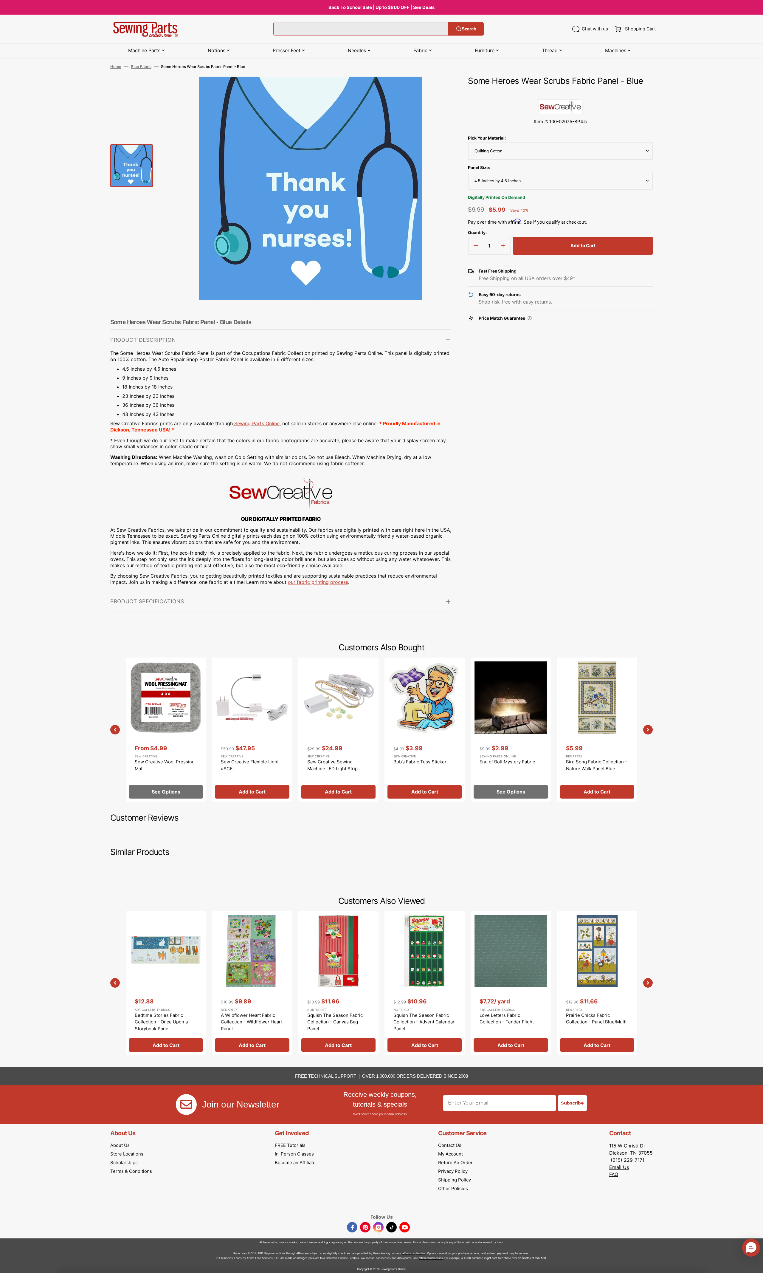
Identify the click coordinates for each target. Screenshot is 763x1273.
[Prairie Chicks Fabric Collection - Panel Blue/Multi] (597, 983)
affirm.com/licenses (431, 1258)
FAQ (613, 1174)
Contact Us (449, 1145)
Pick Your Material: (487, 137)
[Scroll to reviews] (560, 93)
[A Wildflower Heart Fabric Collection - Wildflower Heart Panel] (252, 983)
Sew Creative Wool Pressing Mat (165, 765)
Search (469, 28)
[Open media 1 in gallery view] (437, 90)
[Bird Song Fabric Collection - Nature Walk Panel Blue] (597, 729)
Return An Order (455, 1162)
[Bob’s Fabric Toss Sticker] (424, 729)
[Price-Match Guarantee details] (530, 318)
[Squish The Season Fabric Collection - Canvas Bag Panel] (338, 983)
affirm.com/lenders (414, 1253)
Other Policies (453, 1188)
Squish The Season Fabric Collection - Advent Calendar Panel (424, 1021)
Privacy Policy (453, 1171)
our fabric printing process (318, 582)
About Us (120, 1145)
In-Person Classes (294, 1154)
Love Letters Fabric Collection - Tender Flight (507, 1018)
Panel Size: (479, 167)
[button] (634, 28)
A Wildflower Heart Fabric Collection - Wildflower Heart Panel (252, 1021)
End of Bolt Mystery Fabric (507, 762)
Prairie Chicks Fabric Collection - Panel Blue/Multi (596, 1018)
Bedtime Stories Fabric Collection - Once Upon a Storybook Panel (161, 1021)
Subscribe (572, 1103)
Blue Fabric (141, 66)
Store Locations (126, 1154)
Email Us (619, 1167)
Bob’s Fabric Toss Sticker (419, 762)
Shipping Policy (454, 1180)
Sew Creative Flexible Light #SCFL (250, 765)
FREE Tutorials (290, 1145)
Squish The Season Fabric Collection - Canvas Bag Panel (335, 1021)
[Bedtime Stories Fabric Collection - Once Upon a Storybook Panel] (166, 983)
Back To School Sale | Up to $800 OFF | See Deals (381, 7)
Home (115, 66)
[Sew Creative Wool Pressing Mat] (166, 729)
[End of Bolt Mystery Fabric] (511, 729)
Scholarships (124, 1162)
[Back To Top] (754, 1264)
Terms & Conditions (131, 1171)
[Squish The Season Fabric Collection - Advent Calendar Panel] (424, 983)
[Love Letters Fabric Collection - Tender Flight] (511, 983)
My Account (450, 1154)
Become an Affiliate (295, 1162)
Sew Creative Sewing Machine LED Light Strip (332, 765)
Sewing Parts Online (257, 423)
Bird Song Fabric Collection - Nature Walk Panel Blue (596, 765)
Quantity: (477, 232)
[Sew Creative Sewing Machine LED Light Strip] (338, 729)
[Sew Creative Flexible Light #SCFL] (252, 729)
